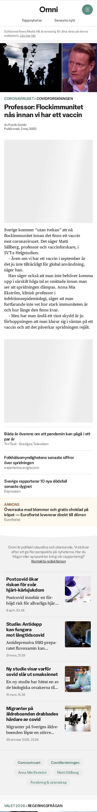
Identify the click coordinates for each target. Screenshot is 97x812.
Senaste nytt (64, 20)
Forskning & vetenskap (49, 782)
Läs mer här (28, 35)
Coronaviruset (19, 98)
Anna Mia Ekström (32, 772)
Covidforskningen (54, 98)
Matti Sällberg (68, 772)
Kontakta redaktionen (48, 561)
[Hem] (49, 9)
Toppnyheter (32, 20)
